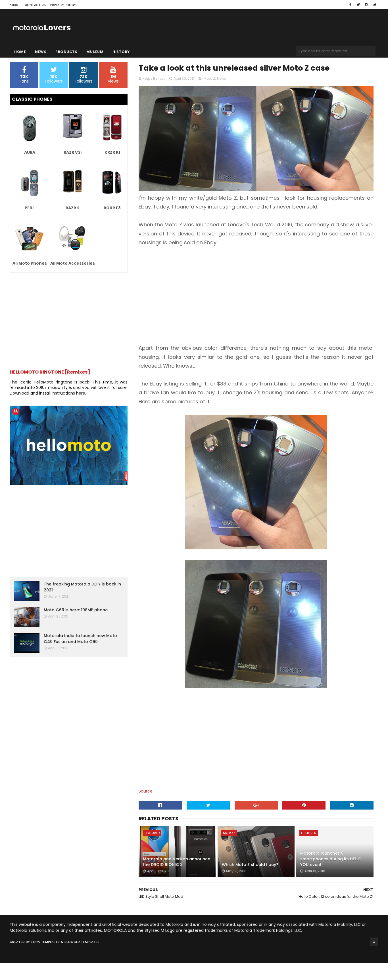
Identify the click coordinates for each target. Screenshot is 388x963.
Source (146, 791)
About (15, 5)
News (40, 51)
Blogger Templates (82, 941)
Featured (152, 833)
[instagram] (366, 4)
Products (66, 51)
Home (20, 51)
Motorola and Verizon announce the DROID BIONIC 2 (176, 861)
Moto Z (209, 78)
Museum (94, 51)
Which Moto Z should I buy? (250, 864)
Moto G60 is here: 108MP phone (76, 610)
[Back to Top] (374, 941)
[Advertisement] (256, 295)
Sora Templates (45, 941)
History (121, 51)
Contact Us (35, 5)
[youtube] (375, 4)
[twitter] (358, 4)
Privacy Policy (63, 5)
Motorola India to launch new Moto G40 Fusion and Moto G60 (80, 638)
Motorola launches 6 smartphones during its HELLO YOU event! (331, 858)
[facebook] (350, 4)
